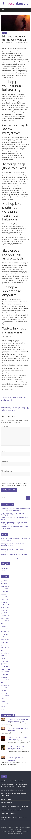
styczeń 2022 (4, 629)
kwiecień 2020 (5, 685)
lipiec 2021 (4, 645)
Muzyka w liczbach (6, 799)
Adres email (5, 461)
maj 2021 (3, 650)
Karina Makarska (19, 42)
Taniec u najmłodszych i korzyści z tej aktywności (14, 398)
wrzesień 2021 (5, 639)
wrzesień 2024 (5, 589)
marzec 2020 (4, 688)
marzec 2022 (4, 623)
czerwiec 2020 (5, 680)
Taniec (4, 33)
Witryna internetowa (7, 471)
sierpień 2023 (4, 610)
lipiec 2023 (4, 613)
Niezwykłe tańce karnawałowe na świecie (12, 810)
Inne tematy (4, 568)
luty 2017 (3, 701)
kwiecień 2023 (5, 615)
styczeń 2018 (4, 698)
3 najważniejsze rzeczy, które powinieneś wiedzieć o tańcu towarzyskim (16, 758)
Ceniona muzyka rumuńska (8, 813)
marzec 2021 (4, 656)
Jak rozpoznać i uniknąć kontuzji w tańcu (12, 790)
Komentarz (5, 426)
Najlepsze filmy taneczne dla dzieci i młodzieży (14, 554)
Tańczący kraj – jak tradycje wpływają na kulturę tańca (15, 409)
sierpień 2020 (4, 674)
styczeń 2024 (4, 599)
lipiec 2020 (4, 677)
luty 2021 (3, 658)
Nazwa (3, 451)
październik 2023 (5, 605)
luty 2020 (3, 690)
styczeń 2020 (4, 693)
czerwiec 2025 (5, 586)
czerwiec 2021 (5, 647)
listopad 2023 (4, 602)
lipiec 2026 (4, 581)
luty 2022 (3, 626)
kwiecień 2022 (5, 621)
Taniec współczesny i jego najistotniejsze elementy (15, 558)
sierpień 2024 (4, 591)
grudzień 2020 (5, 664)
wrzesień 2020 (5, 672)
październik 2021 (5, 637)
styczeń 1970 (4, 709)
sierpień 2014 (4, 704)
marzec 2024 (4, 597)
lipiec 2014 (4, 706)
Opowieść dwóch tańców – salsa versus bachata (14, 806)
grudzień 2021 (5, 631)
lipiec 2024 (4, 594)
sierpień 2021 (4, 642)
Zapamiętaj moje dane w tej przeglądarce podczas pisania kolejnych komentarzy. (14, 484)
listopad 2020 (4, 666)
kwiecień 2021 (5, 653)
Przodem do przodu (6, 803)
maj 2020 (3, 682)
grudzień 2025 (5, 583)
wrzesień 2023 (5, 607)
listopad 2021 (4, 634)
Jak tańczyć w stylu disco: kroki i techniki (12, 781)
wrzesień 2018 (5, 696)
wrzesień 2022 (5, 618)
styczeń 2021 (4, 661)
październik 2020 (5, 669)
